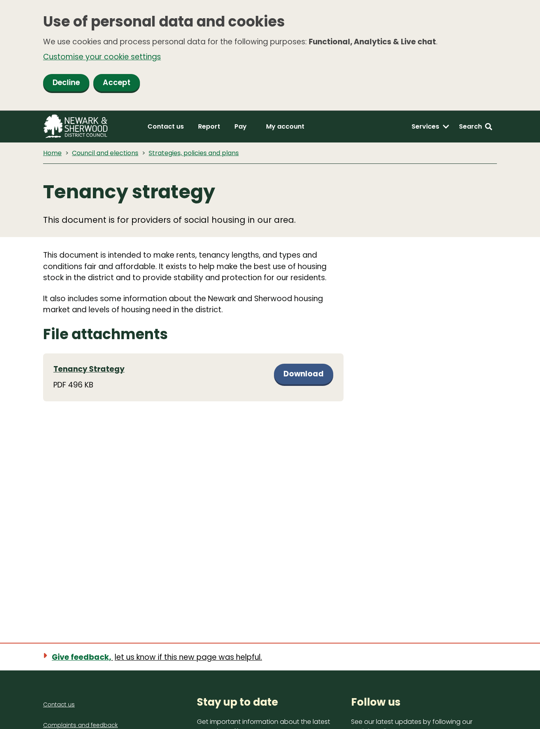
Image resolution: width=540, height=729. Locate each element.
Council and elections (105, 153)
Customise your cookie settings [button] (102, 56)
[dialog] (270, 55)
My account (285, 126)
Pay (240, 126)
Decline (66, 82)
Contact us (165, 126)
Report (209, 126)
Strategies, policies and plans (194, 153)
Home (52, 153)
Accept (116, 82)
